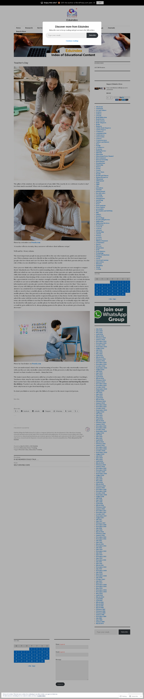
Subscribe (92, 35)
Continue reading (72, 41)
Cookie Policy (41, 696)
